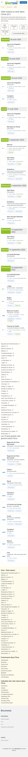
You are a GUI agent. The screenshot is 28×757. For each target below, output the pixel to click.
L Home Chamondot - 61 (8, 426)
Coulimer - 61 (4, 393)
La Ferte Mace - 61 (6, 360)
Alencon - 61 (4, 346)
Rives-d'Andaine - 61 (6, 372)
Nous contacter (4, 740)
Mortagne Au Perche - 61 (8, 367)
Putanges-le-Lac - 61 (6, 396)
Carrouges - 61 (5, 403)
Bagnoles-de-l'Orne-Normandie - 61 (10, 344)
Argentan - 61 (4, 374)
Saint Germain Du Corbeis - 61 (9, 431)
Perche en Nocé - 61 (6, 379)
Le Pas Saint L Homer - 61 (8, 400)
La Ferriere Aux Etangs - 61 (8, 422)
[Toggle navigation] (2, 2)
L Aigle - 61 (4, 363)
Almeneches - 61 (5, 429)
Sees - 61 (3, 377)
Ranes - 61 (4, 358)
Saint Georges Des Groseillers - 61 (10, 381)
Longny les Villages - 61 (7, 355)
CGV (2, 724)
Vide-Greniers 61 (4, 27)
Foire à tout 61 (23, 27)
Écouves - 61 (4, 419)
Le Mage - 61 (4, 391)
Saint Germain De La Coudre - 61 (10, 412)
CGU (2, 721)
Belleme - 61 (4, 351)
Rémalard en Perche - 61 (7, 365)
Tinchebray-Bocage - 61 (7, 353)
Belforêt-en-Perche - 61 (7, 410)
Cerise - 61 (4, 407)
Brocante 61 (14, 27)
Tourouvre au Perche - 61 (8, 370)
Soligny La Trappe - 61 (7, 386)
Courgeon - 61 (5, 417)
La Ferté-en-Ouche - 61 (7, 415)
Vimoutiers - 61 (5, 384)
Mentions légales (5, 719)
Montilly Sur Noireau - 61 (8, 389)
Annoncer (23, 2)
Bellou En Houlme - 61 (7, 348)
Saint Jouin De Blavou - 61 (8, 398)
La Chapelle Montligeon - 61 (8, 405)
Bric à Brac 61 (5, 32)
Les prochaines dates (18, 33)
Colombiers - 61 (5, 424)
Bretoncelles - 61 (5, 433)
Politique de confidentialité (7, 727)
